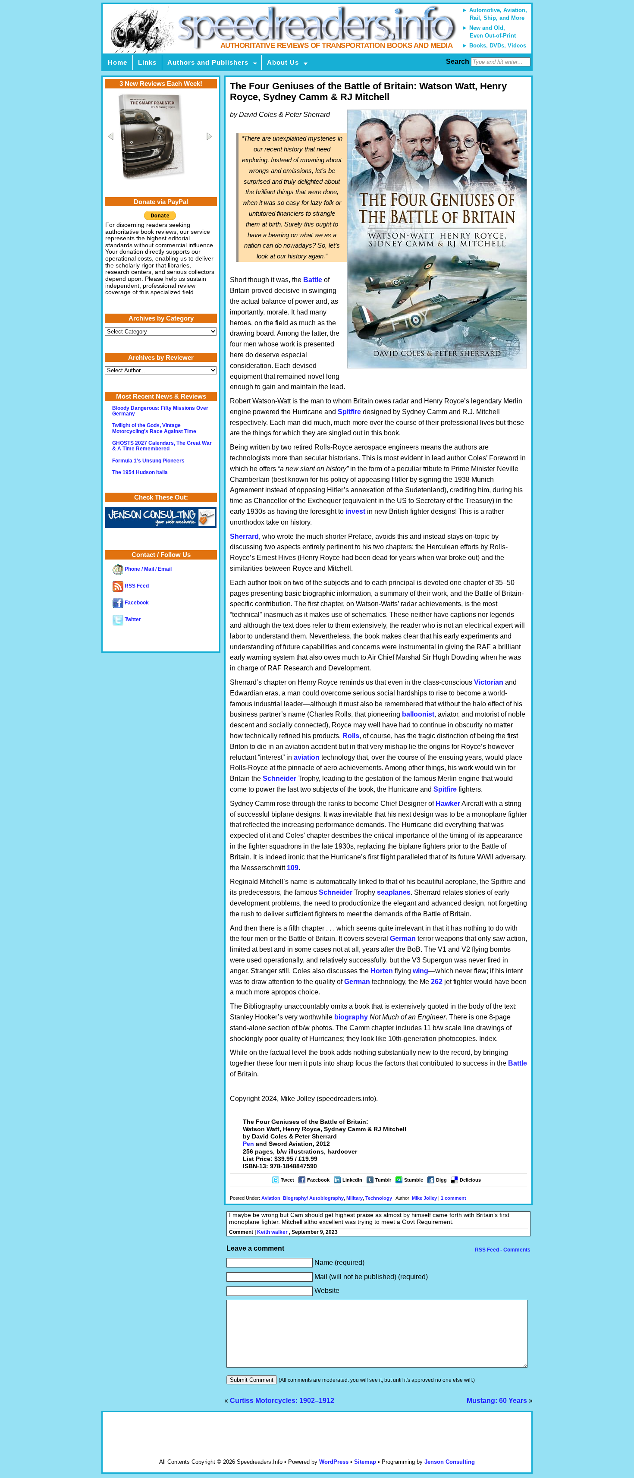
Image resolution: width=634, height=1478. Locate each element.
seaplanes (394, 892)
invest (355, 511)
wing (420, 971)
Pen (248, 1143)
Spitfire (349, 411)
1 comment (453, 1198)
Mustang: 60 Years (497, 1400)
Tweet (287, 1179)
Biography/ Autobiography (313, 1198)
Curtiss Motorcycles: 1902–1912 (282, 1400)
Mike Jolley (424, 1198)
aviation (307, 757)
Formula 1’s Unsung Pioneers (148, 460)
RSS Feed (136, 585)
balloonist (418, 714)
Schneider (279, 778)
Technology (378, 1198)
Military (354, 1198)
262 (437, 981)
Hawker (448, 803)
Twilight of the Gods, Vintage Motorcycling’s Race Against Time (154, 428)
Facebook (318, 1179)
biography (351, 1017)
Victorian (488, 682)
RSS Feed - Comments (502, 1250)
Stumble (413, 1179)
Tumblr (383, 1179)
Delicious (470, 1179)
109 (292, 867)
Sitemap (365, 1462)
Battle (312, 279)
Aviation (270, 1198)
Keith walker (272, 1232)
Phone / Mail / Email (147, 569)
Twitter (132, 619)
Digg (441, 1179)
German (403, 938)
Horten (381, 971)
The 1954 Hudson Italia (140, 472)
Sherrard (244, 536)
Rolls (350, 735)
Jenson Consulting (449, 1462)
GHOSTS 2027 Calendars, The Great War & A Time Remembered (162, 445)
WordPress (333, 1462)
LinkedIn (352, 1179)
